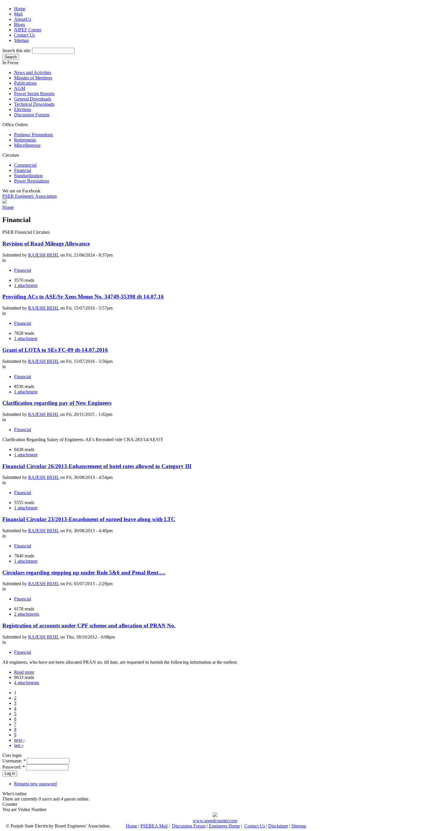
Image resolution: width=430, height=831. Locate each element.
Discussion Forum (189, 825)
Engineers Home (224, 825)
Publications (25, 83)
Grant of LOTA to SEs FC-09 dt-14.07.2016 (55, 350)
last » (19, 745)
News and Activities (32, 72)
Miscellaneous (27, 145)
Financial (22, 170)
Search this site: (17, 50)
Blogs (19, 24)
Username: (14, 760)
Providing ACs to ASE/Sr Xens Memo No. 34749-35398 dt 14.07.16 (83, 297)
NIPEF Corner (27, 29)
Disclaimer (278, 825)
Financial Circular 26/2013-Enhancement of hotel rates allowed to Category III (96, 466)
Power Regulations (31, 180)
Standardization (28, 175)
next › (19, 740)
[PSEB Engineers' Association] (4, 201)
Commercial (25, 165)
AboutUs (22, 19)
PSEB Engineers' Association (29, 196)
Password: (13, 767)
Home (19, 8)
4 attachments (26, 682)
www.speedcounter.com (215, 820)
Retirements (25, 139)
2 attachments (26, 614)
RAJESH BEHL (43, 254)
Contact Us (24, 35)
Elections (22, 109)
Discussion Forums (31, 114)
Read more (24, 672)
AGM (19, 88)
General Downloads (32, 98)
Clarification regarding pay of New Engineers (56, 403)
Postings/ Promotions (33, 134)
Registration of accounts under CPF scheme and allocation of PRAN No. (89, 625)
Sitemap (21, 40)
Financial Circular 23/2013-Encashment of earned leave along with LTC (88, 519)
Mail (18, 13)
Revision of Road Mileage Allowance (46, 243)
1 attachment (25, 285)
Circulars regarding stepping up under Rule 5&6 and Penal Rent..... (84, 572)
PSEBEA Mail (154, 825)
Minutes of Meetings (33, 77)
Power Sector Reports (34, 93)
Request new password (35, 783)
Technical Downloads (34, 104)
